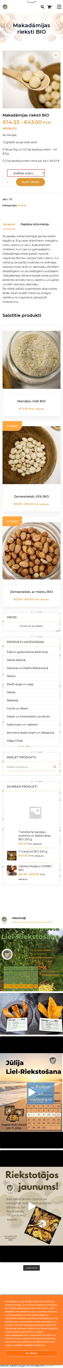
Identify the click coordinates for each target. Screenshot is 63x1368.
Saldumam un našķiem (22, 724)
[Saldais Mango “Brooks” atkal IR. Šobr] (31, 1014)
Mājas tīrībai (15, 740)
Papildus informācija (35, 224)
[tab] (9, 224)
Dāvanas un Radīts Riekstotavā (27, 668)
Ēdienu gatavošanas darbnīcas (27, 652)
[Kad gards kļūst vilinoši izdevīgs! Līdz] (31, 959)
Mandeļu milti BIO (31, 401)
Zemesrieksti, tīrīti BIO (31, 496)
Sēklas (11, 692)
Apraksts (9, 224)
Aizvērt (49, 1365)
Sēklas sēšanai (16, 660)
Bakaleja (12, 700)
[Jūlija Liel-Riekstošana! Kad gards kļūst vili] (31, 1092)
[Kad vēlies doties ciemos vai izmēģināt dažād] (31, 1206)
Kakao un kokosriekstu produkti (28, 716)
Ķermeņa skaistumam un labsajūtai (30, 732)
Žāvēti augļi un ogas (20, 684)
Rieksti (11, 676)
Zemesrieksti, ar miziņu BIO (31, 592)
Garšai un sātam (17, 708)
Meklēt (54, 767)
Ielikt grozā (30, 182)
